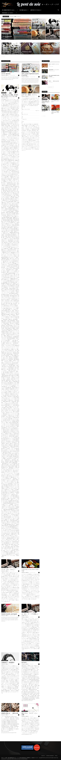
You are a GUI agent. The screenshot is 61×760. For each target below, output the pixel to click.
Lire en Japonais (5, 73)
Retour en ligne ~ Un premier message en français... (45, 101)
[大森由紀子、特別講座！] (10, 656)
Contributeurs (4, 92)
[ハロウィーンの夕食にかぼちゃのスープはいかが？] (55, 107)
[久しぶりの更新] (11, 48)
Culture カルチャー (23, 10)
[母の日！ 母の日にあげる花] (45, 83)
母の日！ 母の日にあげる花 (54, 81)
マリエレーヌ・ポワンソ (6, 38)
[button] (58, 10)
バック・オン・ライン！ (15, 16)
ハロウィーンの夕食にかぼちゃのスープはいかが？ (55, 112)
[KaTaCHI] (30, 656)
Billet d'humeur (44, 99)
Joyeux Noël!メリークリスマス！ (54, 69)
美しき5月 (43, 111)
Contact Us (43, 755)
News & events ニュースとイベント (27, 660)
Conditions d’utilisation (50, 755)
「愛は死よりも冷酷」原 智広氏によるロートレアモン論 (9, 95)
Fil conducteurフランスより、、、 (9, 10)
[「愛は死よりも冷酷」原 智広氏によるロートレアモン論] (53, 24)
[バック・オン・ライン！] (53, 34)
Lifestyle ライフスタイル (35, 10)
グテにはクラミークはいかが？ (48, 51)
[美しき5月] (46, 107)
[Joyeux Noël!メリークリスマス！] (45, 71)
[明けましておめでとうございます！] (45, 66)
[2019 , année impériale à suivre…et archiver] (39, 24)
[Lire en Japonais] (16, 31)
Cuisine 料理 (24, 92)
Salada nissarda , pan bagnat (9, 614)
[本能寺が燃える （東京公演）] (10, 707)
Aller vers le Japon (24, 71)
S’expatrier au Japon (27, 51)
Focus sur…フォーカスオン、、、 (9, 12)
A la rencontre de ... (5, 660)
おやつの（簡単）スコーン (29, 95)
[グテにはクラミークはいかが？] (50, 48)
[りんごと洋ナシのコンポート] (55, 97)
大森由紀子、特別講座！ (8, 662)
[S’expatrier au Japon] (30, 48)
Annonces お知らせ (5, 567)
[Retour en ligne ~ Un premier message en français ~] (46, 97)
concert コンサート (24, 711)
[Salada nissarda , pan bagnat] (10, 608)
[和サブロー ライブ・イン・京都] (30, 707)
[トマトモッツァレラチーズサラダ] (30, 563)
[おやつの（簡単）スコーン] (39, 34)
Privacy (56, 755)
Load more (50, 87)
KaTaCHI (24, 662)
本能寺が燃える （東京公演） (10, 713)
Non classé (5, 34)
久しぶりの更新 (5, 51)
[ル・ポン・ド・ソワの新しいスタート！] (30, 608)
